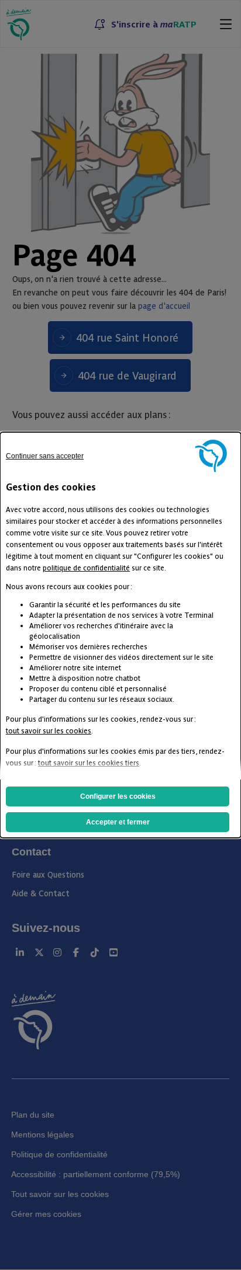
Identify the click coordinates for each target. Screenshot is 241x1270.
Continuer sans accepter (45, 456)
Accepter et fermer (118, 822)
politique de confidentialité (86, 567)
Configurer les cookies (118, 796)
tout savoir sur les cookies (48, 730)
